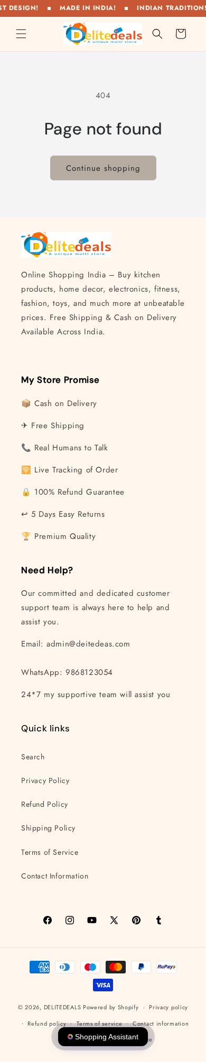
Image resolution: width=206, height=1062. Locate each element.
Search (33, 756)
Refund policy (46, 1023)
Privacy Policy (45, 780)
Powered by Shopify (111, 1007)
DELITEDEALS (62, 1007)
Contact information (161, 1023)
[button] (21, 33)
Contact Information (54, 876)
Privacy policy (168, 1007)
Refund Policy (44, 804)
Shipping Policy (48, 828)
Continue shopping (103, 168)
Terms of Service (50, 852)
